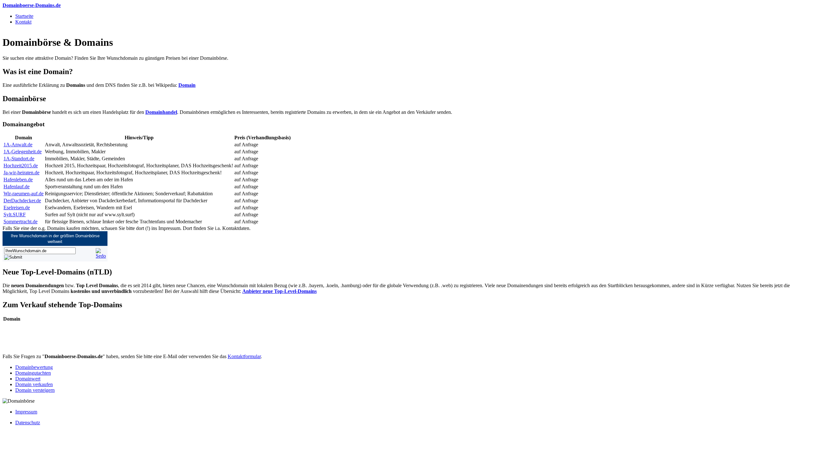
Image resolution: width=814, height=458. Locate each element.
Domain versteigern (35, 390)
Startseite (24, 16)
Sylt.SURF (14, 214)
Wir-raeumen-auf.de (23, 193)
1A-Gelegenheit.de (22, 151)
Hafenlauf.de (16, 186)
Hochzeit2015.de (20, 165)
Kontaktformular (244, 356)
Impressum (26, 411)
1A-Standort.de (18, 158)
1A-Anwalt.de (17, 144)
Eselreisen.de (16, 207)
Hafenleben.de (18, 179)
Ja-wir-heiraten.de (21, 172)
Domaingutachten (33, 373)
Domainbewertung (34, 367)
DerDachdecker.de (22, 200)
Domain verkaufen (34, 384)
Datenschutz (27, 422)
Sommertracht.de (20, 221)
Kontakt (23, 21)
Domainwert (27, 378)
